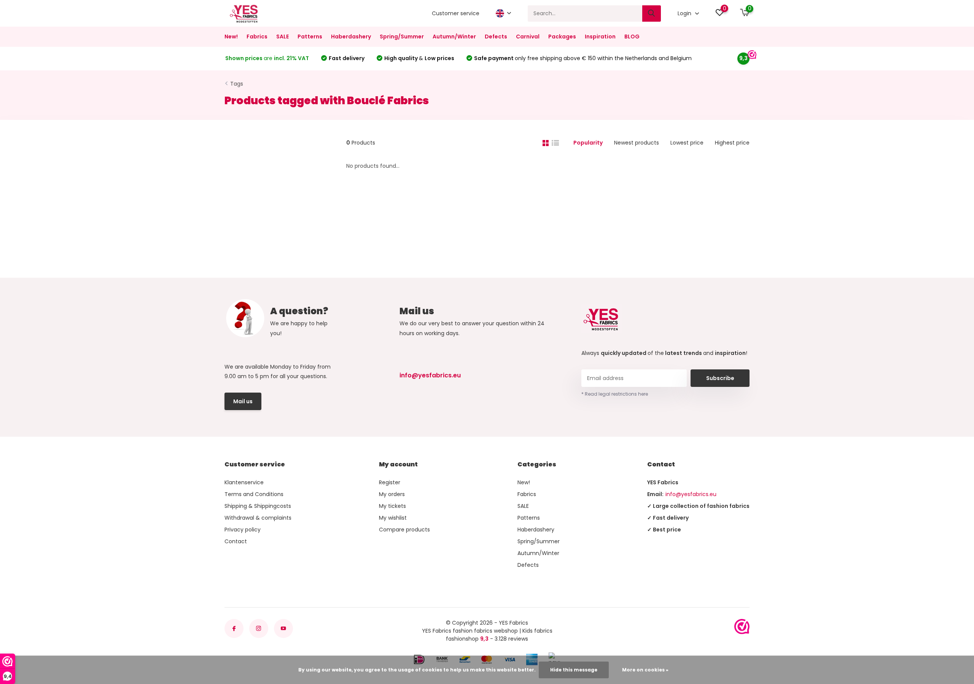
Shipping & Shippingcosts (257, 506)
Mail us (243, 401)
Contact (235, 541)
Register (389, 482)
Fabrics (257, 36)
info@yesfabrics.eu (430, 375)
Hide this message (573, 670)
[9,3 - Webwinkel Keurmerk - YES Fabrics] (742, 626)
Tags (236, 83)
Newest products (636, 142)
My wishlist (393, 518)
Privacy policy (242, 529)
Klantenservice (244, 482)
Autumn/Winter (454, 36)
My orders (392, 494)
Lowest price (686, 142)
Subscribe (720, 378)
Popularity (588, 142)
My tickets (392, 506)
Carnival (528, 36)
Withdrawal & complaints (257, 518)
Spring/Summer (402, 36)
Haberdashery (351, 36)
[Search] (651, 13)
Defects (496, 36)
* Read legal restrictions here (614, 394)
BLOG (632, 36)
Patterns (310, 36)
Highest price (732, 142)
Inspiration (600, 36)
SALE (282, 36)
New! (231, 36)
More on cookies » (645, 670)
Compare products (404, 529)
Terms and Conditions (253, 494)
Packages (562, 36)
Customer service (455, 13)
